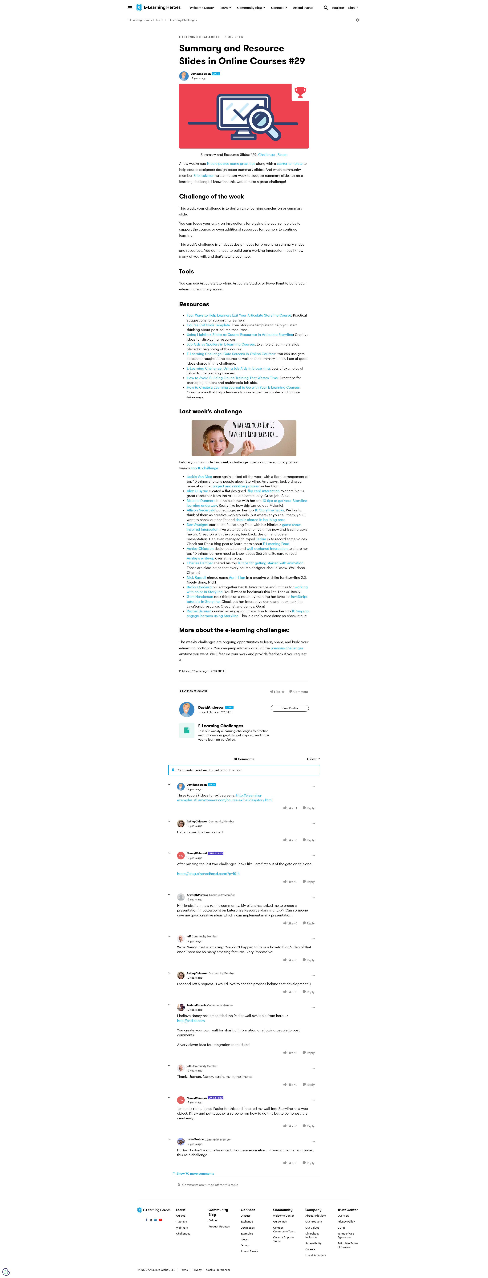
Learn (159, 20)
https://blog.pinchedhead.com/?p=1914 (208, 873)
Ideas (244, 1239)
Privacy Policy (346, 1221)
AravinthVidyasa (197, 894)
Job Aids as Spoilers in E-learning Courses (221, 344)
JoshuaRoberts (196, 1005)
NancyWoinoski (197, 853)
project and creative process (236, 486)
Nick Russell (196, 577)
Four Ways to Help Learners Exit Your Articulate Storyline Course (239, 315)
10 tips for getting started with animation (270, 563)
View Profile (290, 708)
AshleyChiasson (197, 821)
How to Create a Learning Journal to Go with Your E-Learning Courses (243, 387)
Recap (282, 154)
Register (338, 7)
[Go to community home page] (158, 7)
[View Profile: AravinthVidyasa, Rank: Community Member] (181, 897)
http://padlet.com (191, 1020)
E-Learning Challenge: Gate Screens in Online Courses (231, 354)
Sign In (353, 7)
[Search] (326, 7)
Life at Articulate (315, 1255)
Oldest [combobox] (313, 759)
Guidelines (280, 1221)
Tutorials (181, 1221)
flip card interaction (264, 491)
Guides (180, 1215)
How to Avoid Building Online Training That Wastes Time (232, 378)
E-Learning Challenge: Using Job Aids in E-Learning (228, 368)
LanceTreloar (195, 1139)
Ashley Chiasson (200, 548)
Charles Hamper (200, 563)
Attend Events (249, 1251)
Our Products (313, 1221)
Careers (310, 1249)
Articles (213, 1220)
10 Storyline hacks (269, 510)
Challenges (183, 1233)
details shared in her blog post (260, 520)
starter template (290, 163)
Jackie (261, 539)
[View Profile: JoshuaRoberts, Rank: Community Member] (181, 1007)
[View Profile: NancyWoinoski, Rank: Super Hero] (181, 855)
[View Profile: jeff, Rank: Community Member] (181, 939)
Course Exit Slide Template (208, 325)
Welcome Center (283, 1215)
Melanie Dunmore (201, 500)
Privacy (197, 1269)
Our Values (312, 1227)
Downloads (248, 1227)
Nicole (212, 163)
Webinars (182, 1227)
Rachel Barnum (199, 611)
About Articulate (315, 1215)
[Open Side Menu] (130, 7)
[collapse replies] (169, 784)
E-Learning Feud (276, 544)
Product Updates (219, 1226)
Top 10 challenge (204, 468)
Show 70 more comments (195, 1173)
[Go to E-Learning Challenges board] (186, 730)
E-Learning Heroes (140, 20)
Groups (245, 1245)
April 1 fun (237, 577)
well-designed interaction (267, 548)
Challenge (266, 154)
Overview (343, 1215)
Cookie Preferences (218, 1269)
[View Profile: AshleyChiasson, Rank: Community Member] (181, 823)
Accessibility (313, 1243)
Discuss (245, 1215)
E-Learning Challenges (182, 20)
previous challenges (287, 648)
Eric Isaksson (203, 175)
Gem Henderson (200, 596)
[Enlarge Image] (244, 116)
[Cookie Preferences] (6, 1272)
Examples (247, 1233)
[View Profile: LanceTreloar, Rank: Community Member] (181, 1141)
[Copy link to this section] (248, 197)
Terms (184, 1269)
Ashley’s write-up (200, 558)
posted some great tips (236, 163)
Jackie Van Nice (199, 476)
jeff (189, 936)
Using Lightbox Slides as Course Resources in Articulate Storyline (240, 334)
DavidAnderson (201, 73)
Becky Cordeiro (199, 587)
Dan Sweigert (197, 524)
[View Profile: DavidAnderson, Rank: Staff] (184, 76)
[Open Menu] (357, 20)
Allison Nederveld (201, 510)
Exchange (247, 1221)
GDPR (341, 1227)
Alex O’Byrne (197, 491)
